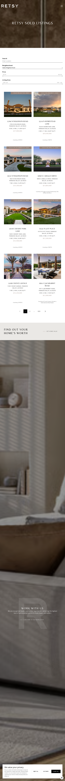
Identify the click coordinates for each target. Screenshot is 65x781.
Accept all (56, 771)
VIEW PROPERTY (18, 116)
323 (39, 311)
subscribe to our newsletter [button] (34, 619)
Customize (45, 771)
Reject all (35, 771)
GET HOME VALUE (52, 331)
